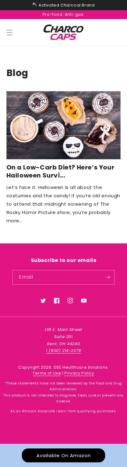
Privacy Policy (79, 373)
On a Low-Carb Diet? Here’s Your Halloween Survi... (60, 171)
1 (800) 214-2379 (63, 350)
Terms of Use (47, 373)
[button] (9, 32)
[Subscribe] (107, 277)
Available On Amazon (63, 455)
